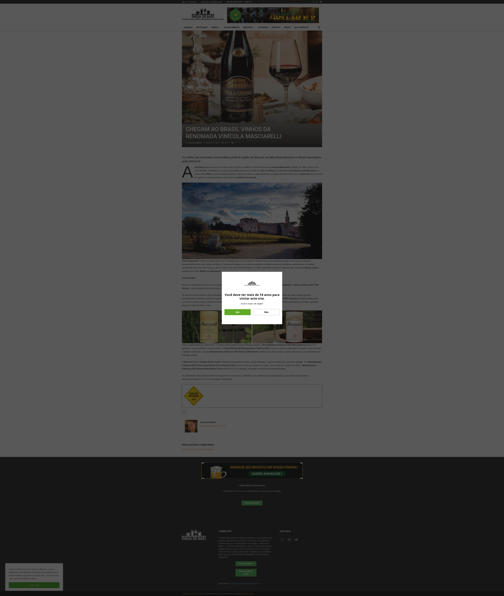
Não (266, 312)
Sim (238, 312)
